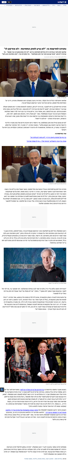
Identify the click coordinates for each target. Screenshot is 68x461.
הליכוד (35, 459)
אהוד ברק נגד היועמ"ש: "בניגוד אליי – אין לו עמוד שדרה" (46, 141)
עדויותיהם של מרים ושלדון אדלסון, (32, 390)
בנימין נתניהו (41, 459)
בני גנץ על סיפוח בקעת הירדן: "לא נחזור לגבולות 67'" (48, 137)
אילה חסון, (63, 57)
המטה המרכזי (28, 459)
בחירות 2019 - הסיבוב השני (54, 459)
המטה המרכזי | (57, 57)
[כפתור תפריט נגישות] (2, 389)
